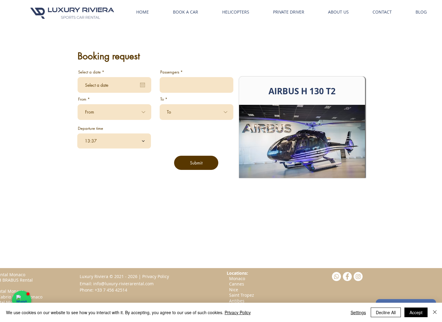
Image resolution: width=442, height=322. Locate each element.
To (162, 99)
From (82, 99)
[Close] (434, 312)
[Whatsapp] (336, 276)
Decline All (386, 312)
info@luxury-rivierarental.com (123, 283)
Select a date (92, 72)
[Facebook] (347, 276)
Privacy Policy (238, 312)
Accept (416, 312)
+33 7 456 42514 (111, 290)
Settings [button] (358, 312)
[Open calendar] (142, 85)
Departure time (90, 128)
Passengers (169, 72)
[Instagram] (358, 276)
